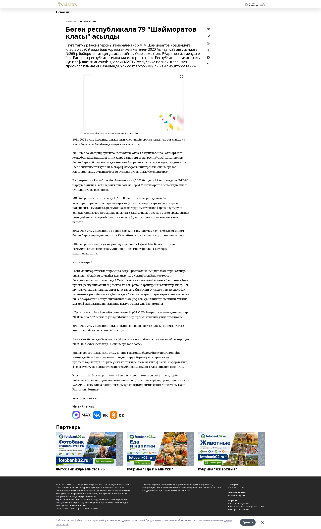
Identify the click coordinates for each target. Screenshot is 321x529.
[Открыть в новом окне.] (81, 415)
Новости (62, 12)
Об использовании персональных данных (77, 508)
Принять (248, 522)
